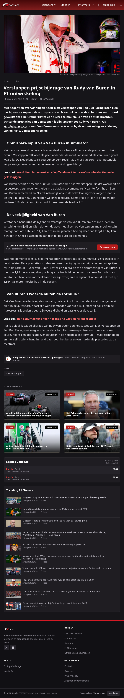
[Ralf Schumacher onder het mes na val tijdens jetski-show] (92, 404)
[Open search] (121, 4)
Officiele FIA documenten (77, 652)
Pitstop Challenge (12, 666)
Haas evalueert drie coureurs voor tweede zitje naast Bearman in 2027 (58, 580)
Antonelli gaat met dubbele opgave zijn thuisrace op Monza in (26, 447)
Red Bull (78, 306)
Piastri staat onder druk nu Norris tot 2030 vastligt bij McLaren (54, 544)
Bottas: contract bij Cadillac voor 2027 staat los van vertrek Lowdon (90, 447)
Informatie (84, 5)
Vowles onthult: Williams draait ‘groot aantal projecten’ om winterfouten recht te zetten (67, 568)
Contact (68, 666)
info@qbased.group (48, 693)
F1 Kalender (70, 638)
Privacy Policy (71, 675)
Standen (65, 5)
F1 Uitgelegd (70, 648)
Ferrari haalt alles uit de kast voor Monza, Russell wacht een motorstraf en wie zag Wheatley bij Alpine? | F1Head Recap (64, 533)
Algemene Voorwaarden (76, 680)
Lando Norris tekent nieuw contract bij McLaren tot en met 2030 (55, 509)
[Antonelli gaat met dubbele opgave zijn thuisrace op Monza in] (32, 437)
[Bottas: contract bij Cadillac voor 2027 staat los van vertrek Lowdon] (92, 437)
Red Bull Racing (93, 108)
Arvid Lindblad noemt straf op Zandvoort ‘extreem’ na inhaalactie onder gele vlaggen (29, 414)
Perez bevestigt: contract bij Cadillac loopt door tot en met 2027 (55, 603)
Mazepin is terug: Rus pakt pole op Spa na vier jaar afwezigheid (55, 520)
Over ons (68, 671)
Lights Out (9, 671)
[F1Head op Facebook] (13, 647)
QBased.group (99, 693)
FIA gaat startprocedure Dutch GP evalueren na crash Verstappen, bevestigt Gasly (64, 497)
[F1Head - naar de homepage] (10, 4)
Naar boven (113, 693)
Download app (107, 247)
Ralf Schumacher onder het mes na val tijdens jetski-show (56, 318)
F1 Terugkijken (106, 5)
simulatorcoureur (16, 126)
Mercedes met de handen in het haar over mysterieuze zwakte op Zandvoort (61, 591)
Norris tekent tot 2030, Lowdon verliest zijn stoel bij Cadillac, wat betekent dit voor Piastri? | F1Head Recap (64, 557)
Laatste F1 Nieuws (73, 633)
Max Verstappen (65, 108)
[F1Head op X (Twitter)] (6, 647)
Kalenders (47, 5)
